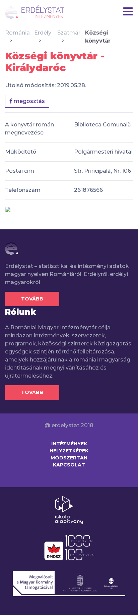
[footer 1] (69, 509)
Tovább (32, 299)
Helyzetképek (69, 451)
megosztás (28, 101)
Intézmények (69, 444)
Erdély (42, 33)
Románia (17, 33)
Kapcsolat (69, 465)
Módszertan (69, 458)
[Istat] (34, 11)
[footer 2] (69, 547)
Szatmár (68, 33)
